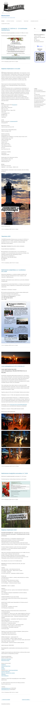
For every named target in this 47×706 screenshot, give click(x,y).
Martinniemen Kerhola (5, 660)
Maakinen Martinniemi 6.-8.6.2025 (10, 68)
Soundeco (3, 668)
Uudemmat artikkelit (26, 699)
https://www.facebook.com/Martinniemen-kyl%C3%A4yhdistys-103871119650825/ (40, 105)
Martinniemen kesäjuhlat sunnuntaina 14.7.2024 (14, 473)
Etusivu (2, 21)
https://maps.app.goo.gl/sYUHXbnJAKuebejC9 (18, 404)
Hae (43, 30)
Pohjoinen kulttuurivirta (5, 671)
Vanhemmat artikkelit (5, 699)
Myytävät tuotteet (10, 21)
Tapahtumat (26, 21)
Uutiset (17, 61)
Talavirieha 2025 (5, 236)
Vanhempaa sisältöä (34, 21)
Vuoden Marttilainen (5, 23)
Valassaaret (3, 674)
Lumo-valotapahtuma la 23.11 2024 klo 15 (12, 366)
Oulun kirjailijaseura (4, 675)
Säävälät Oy (3, 664)
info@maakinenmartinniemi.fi (39, 41)
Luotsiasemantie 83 (13, 121)
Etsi (34, 28)
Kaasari (2, 667)
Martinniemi (5, 15)
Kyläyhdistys (19, 21)
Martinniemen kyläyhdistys (6, 659)
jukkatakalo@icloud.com (5, 688)
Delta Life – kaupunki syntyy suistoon (8, 672)
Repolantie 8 (14, 104)
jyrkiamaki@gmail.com (5, 689)
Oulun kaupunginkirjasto (13, 670)
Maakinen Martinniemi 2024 (9, 530)
